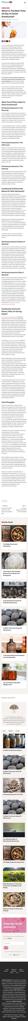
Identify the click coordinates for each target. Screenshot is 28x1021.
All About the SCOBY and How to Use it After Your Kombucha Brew (7, 509)
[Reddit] (9, 41)
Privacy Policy (10, 1016)
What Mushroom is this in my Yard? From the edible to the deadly (12, 885)
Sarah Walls (17, 283)
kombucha (4, 501)
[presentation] (14, 533)
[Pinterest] (5, 41)
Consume (13, 971)
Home (7, 969)
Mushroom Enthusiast (7, 19)
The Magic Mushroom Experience (13, 862)
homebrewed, (21, 473)
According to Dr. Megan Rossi (9, 317)
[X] (7, 41)
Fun (17, 972)
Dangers (21, 971)
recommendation (6, 444)
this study (23, 210)
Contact (4, 1016)
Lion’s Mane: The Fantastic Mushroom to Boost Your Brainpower (11, 573)
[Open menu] (24, 2)
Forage (6, 971)
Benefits (4, 8)
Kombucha (4, 45)
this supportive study (13, 340)
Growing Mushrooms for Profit (13, 794)
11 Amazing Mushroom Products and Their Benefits (21, 509)
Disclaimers (18, 1016)
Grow (21, 969)
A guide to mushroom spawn (12, 750)
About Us (21, 1015)
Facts (8, 8)
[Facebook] (3, 41)
